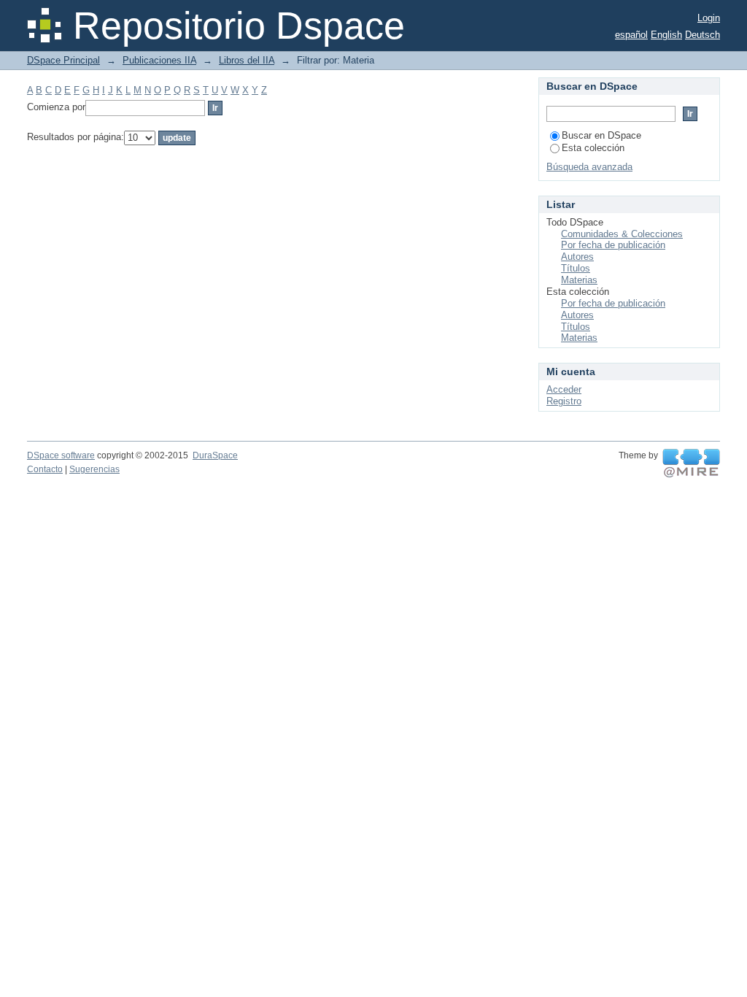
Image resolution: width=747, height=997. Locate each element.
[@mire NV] (691, 463)
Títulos (575, 268)
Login (708, 17)
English (666, 34)
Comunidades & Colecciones (622, 233)
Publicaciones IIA (159, 60)
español (631, 34)
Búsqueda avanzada (589, 166)
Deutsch (702, 34)
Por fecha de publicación (613, 244)
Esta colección (593, 147)
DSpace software (61, 455)
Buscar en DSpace (601, 135)
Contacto (45, 469)
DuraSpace (215, 455)
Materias (579, 279)
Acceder (563, 389)
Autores (577, 256)
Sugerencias (94, 469)
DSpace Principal (63, 60)
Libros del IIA (246, 60)
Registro (563, 401)
